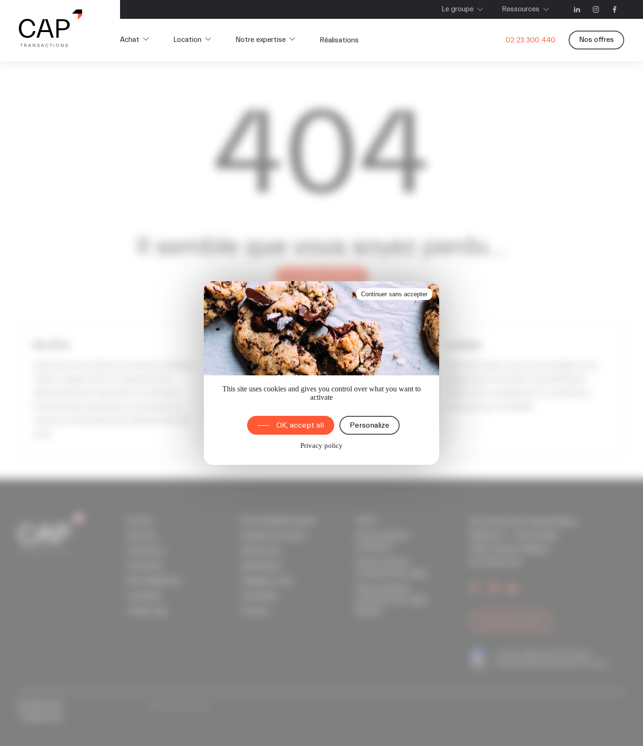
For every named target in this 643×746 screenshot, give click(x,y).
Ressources (520, 9)
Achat (129, 40)
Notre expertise (260, 40)
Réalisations (339, 40)
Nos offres (596, 40)
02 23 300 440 (530, 40)
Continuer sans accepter (394, 294)
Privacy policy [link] (321, 445)
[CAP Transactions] (50, 30)
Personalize (369, 425)
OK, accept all (300, 425)
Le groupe (458, 9)
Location (187, 40)
